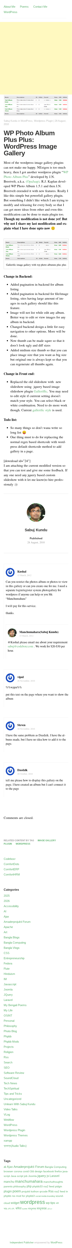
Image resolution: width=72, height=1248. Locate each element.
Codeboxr (10, 858)
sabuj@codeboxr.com (20, 646)
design (38, 1171)
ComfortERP (11, 869)
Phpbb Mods (11, 1041)
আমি (57, 1203)
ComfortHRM (12, 874)
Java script (17, 1176)
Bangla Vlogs (12, 947)
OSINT (8, 1015)
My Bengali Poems (15, 1005)
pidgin (58, 1186)
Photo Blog (10, 1031)
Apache (8, 927)
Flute (7, 968)
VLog (7, 1114)
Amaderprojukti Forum (17, 921)
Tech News (10, 1083)
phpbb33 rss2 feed (43, 1186)
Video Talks (11, 1109)
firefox (58, 1171)
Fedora (8, 963)
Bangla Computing (15, 942)
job (26, 1176)
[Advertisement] (36, 58)
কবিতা (18, 1208)
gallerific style (41, 410)
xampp (8, 1140)
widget (15, 1202)
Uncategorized (12, 1098)
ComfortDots (11, 864)
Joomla (8, 989)
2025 (7, 895)
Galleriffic (40, 391)
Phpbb (7, 1036)
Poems (24, 6)
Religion (8, 1052)
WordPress (10, 12)
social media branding (45, 1196)
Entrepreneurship (14, 958)
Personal (9, 1020)
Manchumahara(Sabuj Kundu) (39, 632)
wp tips (50, 1202)
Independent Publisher (22, 1242)
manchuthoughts (53, 1181)
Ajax (6, 916)
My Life (8, 1010)
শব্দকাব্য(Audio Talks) (15, 1145)
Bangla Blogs (12, 937)
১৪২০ (49, 1208)
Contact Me (40, 6)
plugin (8, 844)
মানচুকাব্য (32, 1208)
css (32, 1171)
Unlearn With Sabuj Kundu (19, 1104)
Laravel (8, 999)
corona (18, 1171)
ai (5, 1167)
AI (5, 911)
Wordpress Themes (16, 1135)
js (48, 1175)
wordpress (23, 844)
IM (5, 979)
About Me (9, 6)
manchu (9, 1181)
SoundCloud (11, 1078)
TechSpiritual (11, 1088)
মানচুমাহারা (42, 1208)
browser (8, 1171)
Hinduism (9, 973)
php (29, 1186)
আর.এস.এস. (9, 1208)
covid (26, 1171)
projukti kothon (30, 1191)
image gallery (47, 840)
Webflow (9, 1119)
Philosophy (10, 1026)
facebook (48, 1171)
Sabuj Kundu (10, 120)
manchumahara (29, 1181)
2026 (7, 900)
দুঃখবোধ (24, 1209)
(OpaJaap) (33, 181)
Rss (6, 1057)
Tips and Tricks (13, 1093)
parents (8, 1186)
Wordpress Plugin (43, 120)
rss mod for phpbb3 (23, 1196)
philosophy (19, 1186)
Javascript (10, 984)
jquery (41, 1176)
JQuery (8, 994)
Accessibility (11, 906)
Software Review (14, 1072)
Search (8, 1062)
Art (5, 932)
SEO (7, 1067)
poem (17, 1191)
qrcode (44, 1191)
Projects (9, 1046)
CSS (6, 953)
